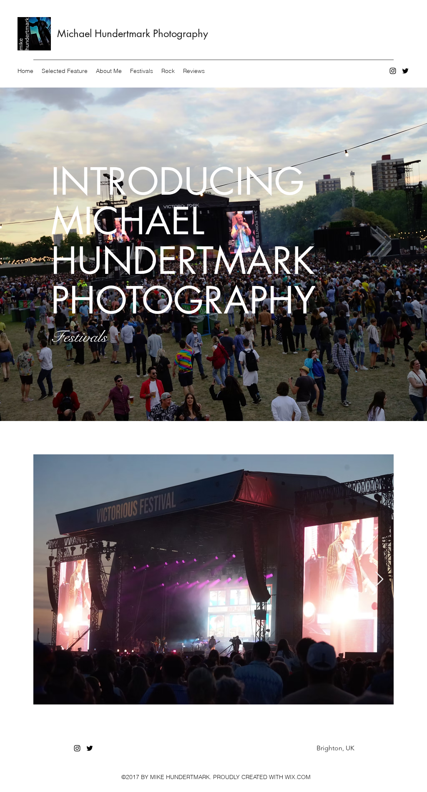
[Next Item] (379, 579)
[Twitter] (405, 71)
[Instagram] (393, 71)
